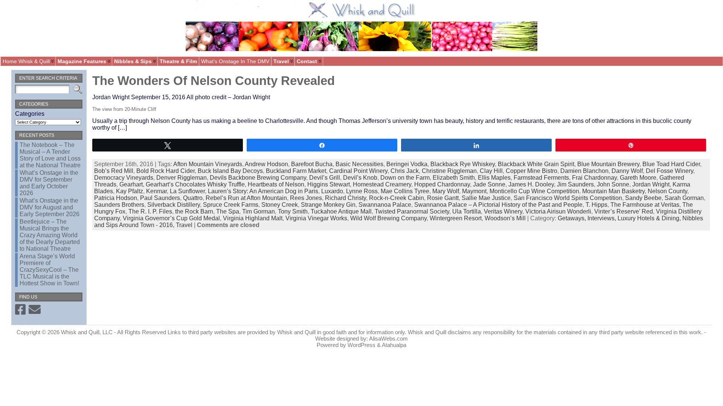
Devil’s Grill (324, 177)
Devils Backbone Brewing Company (258, 177)
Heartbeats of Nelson (276, 184)
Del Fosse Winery (669, 171)
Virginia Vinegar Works (316, 218)
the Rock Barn (194, 211)
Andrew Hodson (266, 164)
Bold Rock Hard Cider (165, 171)
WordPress (361, 345)
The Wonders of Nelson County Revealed (213, 81)
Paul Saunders (160, 198)
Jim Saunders (575, 184)
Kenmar (156, 191)
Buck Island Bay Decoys (230, 171)
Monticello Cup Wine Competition (534, 191)
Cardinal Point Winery (358, 171)
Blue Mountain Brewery (608, 164)
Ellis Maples (494, 177)
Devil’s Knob (360, 177)
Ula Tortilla (466, 211)
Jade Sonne (489, 184)
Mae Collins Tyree (405, 191)
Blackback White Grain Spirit (536, 164)
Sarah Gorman (684, 198)
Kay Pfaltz (129, 191)
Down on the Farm (405, 177)
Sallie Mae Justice (486, 198)
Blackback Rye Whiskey (462, 164)
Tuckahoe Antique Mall (341, 211)
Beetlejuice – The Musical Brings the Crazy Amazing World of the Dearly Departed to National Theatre (50, 235)
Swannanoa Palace (384, 204)
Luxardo (332, 191)
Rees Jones (306, 198)
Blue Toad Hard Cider (671, 164)
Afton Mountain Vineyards (207, 164)
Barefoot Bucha (312, 164)
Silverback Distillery (173, 204)
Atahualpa (394, 345)
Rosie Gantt (443, 198)
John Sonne (613, 184)
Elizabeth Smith (454, 177)
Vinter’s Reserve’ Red (623, 211)
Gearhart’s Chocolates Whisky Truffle (195, 184)
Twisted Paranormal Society (412, 211)
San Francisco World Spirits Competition (568, 198)
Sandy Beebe (643, 198)
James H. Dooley (531, 184)
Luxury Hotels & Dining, (650, 218)
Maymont (474, 191)
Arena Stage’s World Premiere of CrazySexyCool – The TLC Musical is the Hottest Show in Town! (49, 269)
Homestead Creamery (382, 184)
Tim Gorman (258, 211)
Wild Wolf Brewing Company (388, 218)
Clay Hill (491, 171)
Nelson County (667, 191)
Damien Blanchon (584, 171)
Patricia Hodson (115, 198)
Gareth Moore (638, 177)
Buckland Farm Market (296, 171)
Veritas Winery (503, 211)
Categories (29, 114)
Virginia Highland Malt (252, 218)
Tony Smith (293, 211)
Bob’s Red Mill (113, 171)
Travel (184, 225)
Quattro (193, 198)
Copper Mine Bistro (531, 171)
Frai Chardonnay (594, 177)
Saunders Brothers (119, 204)
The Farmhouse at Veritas (644, 204)
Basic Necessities (359, 164)
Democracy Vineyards (123, 177)
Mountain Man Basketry (613, 191)
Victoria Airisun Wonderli (558, 211)
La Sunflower (187, 191)
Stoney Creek (279, 204)
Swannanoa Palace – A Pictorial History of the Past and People (498, 204)
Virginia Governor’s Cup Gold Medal (171, 218)
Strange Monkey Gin (328, 204)
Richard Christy (345, 198)
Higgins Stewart (328, 184)
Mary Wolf (445, 191)
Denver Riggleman (181, 177)
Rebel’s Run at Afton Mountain (246, 198)
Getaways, (572, 218)
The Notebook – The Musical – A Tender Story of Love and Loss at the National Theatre (50, 155)
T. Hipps (596, 204)
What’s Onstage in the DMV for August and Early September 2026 (49, 207)
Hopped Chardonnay (442, 184)
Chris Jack (404, 171)
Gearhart (131, 184)
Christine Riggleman (449, 171)
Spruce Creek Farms (230, 204)
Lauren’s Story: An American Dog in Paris (263, 191)
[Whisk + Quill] (361, 28)
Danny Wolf (627, 171)
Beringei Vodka (406, 164)
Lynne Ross (362, 191)
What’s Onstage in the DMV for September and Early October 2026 (49, 183)
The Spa (227, 211)
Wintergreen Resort (456, 218)
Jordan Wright (651, 184)
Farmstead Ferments (541, 177)
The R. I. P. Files (150, 211)
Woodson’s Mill (505, 218)
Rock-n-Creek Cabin (396, 198)
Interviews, (602, 218)
